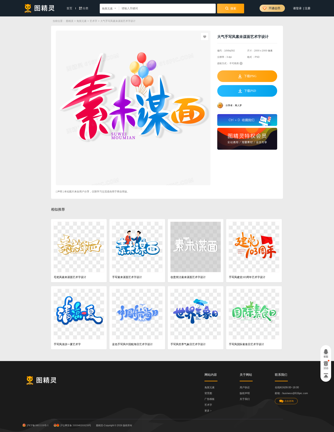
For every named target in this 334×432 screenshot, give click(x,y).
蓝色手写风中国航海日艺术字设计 (132, 344)
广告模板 (209, 399)
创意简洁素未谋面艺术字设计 (188, 277)
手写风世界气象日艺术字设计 (188, 344)
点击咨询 (289, 401)
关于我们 (245, 399)
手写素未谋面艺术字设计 (127, 277)
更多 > (207, 410)
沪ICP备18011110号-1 (38, 425)
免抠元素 (82, 21)
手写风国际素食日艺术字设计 (246, 344)
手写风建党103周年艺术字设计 (247, 277)
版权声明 (245, 393)
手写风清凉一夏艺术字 (67, 344)
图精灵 (69, 21)
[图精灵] (39, 8)
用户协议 (245, 387)
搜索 (233, 8)
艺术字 (93, 21)
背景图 (208, 393)
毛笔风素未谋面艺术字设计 (70, 277)
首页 (69, 8)
